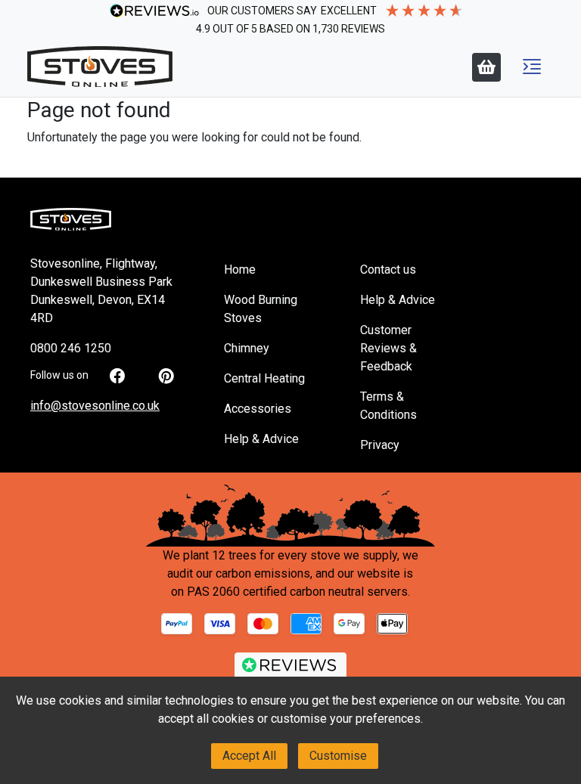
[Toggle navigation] (532, 66)
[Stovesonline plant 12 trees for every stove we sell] (290, 515)
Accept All (249, 755)
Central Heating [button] (264, 378)
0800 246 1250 (70, 348)
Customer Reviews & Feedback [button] (388, 348)
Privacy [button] (379, 445)
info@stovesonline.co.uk (95, 405)
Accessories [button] (257, 408)
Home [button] (240, 269)
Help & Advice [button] (261, 439)
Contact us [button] (388, 269)
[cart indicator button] (486, 67)
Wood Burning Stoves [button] (260, 309)
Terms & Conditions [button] (388, 405)
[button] (532, 66)
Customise (338, 755)
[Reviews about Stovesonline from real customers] (290, 669)
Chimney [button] (246, 348)
